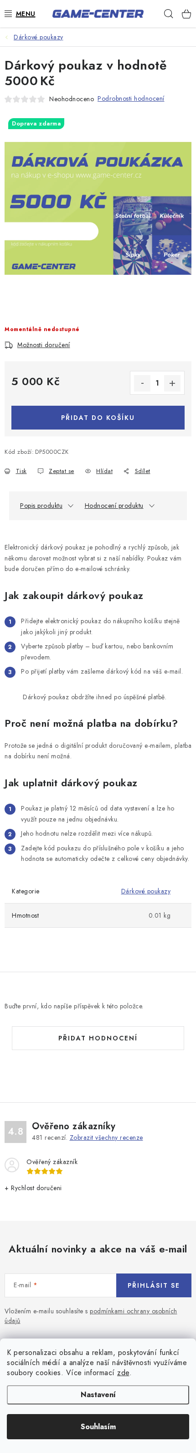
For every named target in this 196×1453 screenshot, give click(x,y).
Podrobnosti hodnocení (131, 98)
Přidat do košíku (98, 417)
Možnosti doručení (43, 344)
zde (123, 1372)
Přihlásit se (154, 1285)
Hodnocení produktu (114, 505)
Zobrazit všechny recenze (106, 1137)
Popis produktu (41, 505)
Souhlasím (98, 1426)
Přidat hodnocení (98, 1038)
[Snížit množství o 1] (142, 383)
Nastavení (98, 1394)
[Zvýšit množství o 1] (172, 383)
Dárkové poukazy (146, 891)
